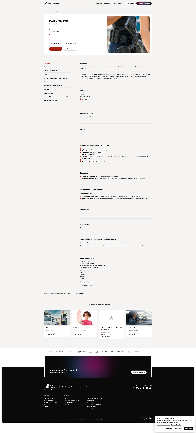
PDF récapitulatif (71, 49)
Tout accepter (178, 428)
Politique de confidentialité (94, 404)
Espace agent (90, 400)
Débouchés (47, 89)
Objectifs (47, 63)
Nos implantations (69, 402)
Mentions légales (91, 406)
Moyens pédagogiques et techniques (55, 78)
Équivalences (48, 93)
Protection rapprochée (50, 402)
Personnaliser (188, 428)
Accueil (46, 406)
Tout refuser (169, 428)
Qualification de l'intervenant (53, 85)
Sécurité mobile (48, 400)
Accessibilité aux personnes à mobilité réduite (57, 97)
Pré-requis (47, 67)
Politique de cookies (92, 409)
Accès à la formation (50, 70)
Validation (47, 74)
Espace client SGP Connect (94, 398)
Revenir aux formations (53, 12)
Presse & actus (116, 3)
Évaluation (47, 82)
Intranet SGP (90, 402)
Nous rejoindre (130, 3)
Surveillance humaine (50, 398)
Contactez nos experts (144, 3)
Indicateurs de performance (71, 400)
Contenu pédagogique (51, 100)
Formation (47, 404)
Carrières (66, 404)
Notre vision (67, 398)
